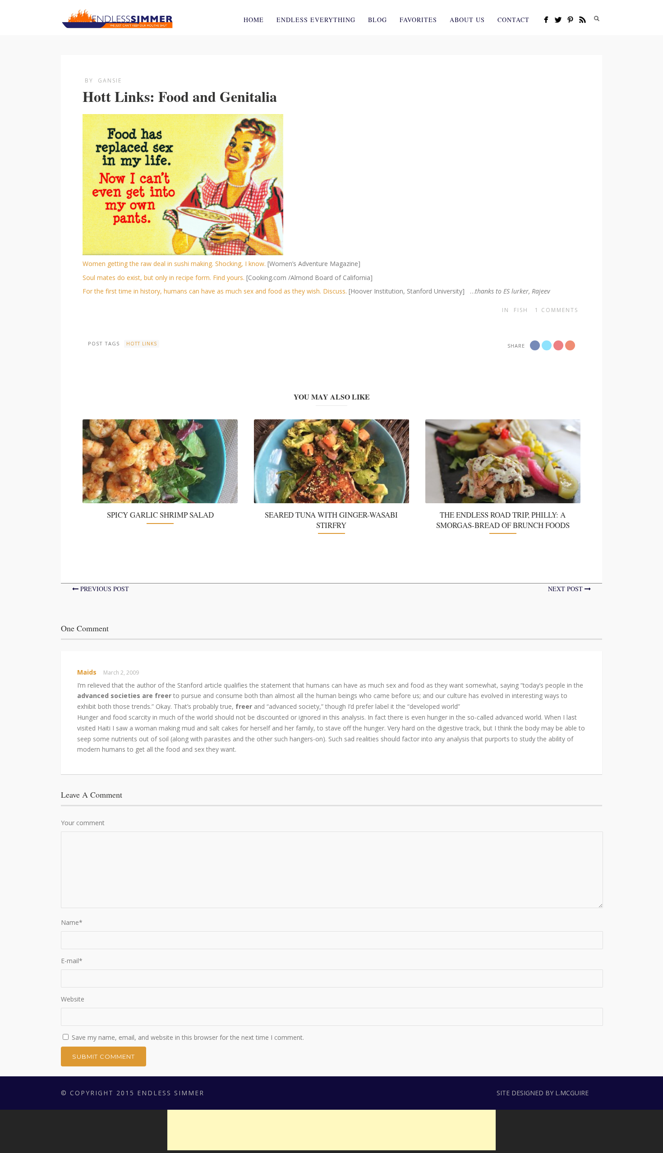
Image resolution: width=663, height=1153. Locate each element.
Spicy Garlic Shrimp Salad (160, 515)
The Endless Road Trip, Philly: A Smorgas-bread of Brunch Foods (503, 520)
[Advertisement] (331, 1130)
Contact (513, 19)
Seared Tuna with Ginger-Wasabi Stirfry (331, 520)
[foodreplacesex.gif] (183, 249)
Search (596, 18)
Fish (521, 310)
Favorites (418, 19)
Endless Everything (315, 19)
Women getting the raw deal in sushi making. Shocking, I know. (174, 263)
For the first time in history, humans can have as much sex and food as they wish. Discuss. (215, 291)
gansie (110, 80)
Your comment (83, 822)
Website (72, 999)
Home (254, 19)
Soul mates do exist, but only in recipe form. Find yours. (163, 277)
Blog (377, 19)
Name (72, 922)
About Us (467, 19)
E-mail (72, 960)
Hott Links (141, 343)
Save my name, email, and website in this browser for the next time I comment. (188, 1037)
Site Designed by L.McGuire (543, 1093)
